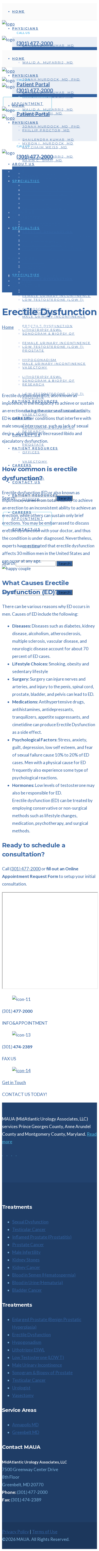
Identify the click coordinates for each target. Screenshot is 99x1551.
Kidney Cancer (26, 1267)
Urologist (21, 1387)
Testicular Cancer (29, 1229)
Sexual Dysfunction (30, 1221)
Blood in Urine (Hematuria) (37, 1282)
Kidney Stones (26, 1259)
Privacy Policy (15, 1531)
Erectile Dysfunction (31, 1334)
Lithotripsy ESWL (28, 1349)
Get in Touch (14, 1082)
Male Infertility (26, 1252)
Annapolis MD (25, 1424)
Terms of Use (44, 1531)
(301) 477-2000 (34, 43)
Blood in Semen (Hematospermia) (44, 1275)
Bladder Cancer (27, 1290)
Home (8, 327)
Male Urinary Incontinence (37, 1365)
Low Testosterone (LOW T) (38, 1357)
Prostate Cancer (28, 1244)
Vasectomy (23, 1395)
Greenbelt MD (25, 1432)
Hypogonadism (26, 1342)
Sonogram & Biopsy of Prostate (42, 1372)
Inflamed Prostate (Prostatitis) (42, 1237)
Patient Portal (33, 114)
